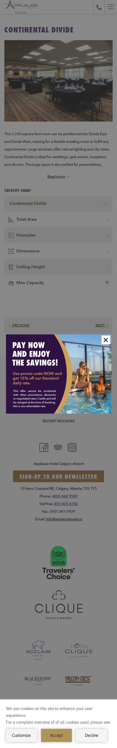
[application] (58, 723)
